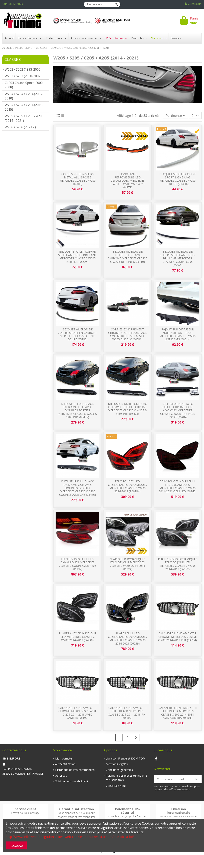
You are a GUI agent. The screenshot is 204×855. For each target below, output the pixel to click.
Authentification (65, 764)
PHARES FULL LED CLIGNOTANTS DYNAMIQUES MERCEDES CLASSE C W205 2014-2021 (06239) (127, 638)
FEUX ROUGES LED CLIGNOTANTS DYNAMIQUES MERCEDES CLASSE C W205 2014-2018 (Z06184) (127, 486)
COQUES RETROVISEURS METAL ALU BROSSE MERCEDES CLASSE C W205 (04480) (77, 179)
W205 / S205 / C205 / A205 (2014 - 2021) (24, 118)
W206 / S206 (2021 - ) (20, 127)
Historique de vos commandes (75, 770)
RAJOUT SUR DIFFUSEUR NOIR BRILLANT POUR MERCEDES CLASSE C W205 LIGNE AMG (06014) (177, 334)
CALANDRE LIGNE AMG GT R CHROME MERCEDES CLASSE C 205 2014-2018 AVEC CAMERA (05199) (77, 713)
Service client (25, 809)
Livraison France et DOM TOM (125, 758)
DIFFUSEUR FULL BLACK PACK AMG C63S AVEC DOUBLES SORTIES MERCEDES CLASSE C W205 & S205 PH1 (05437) (77, 410)
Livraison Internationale (178, 811)
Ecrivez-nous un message (25, 813)
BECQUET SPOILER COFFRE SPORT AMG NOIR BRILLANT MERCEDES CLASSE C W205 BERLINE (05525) (77, 256)
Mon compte (63, 758)
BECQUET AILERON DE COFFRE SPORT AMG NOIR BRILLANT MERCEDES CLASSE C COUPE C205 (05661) (177, 258)
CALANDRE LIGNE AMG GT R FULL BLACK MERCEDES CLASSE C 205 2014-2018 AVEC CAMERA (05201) (178, 713)
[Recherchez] (116, 4)
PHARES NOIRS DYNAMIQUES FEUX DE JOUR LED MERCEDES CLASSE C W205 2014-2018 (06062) (177, 564)
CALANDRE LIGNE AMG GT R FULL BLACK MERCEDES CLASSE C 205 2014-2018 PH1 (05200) (127, 713)
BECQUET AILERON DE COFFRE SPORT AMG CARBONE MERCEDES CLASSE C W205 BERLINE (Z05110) (127, 256)
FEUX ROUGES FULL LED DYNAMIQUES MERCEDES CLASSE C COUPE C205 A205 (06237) (77, 564)
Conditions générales (119, 770)
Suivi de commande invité (71, 781)
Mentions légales (117, 764)
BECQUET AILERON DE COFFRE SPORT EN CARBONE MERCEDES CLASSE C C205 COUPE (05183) (77, 334)
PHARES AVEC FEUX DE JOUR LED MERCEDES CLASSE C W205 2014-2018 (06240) (77, 636)
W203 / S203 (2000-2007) (23, 76)
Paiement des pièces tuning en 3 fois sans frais (127, 778)
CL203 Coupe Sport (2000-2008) (24, 85)
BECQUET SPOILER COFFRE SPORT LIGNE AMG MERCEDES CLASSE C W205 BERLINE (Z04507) (177, 179)
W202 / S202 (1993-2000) (23, 69)
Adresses (61, 775)
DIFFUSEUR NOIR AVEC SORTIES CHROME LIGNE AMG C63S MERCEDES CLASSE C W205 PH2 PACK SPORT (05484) (177, 410)
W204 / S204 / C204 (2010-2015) (24, 107)
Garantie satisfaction (76, 809)
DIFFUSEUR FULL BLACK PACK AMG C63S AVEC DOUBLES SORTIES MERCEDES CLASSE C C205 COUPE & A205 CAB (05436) (77, 488)
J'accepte (16, 845)
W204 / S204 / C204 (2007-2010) (24, 96)
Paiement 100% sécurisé (127, 811)
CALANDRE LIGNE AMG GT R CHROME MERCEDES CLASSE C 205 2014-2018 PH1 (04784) (177, 636)
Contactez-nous (12, 4)
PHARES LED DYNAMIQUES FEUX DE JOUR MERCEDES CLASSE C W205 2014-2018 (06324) (127, 564)
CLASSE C (13, 59)
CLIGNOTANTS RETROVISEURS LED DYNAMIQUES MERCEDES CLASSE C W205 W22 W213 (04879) (127, 180)
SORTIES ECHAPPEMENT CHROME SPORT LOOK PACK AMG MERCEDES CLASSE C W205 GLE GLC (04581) (127, 334)
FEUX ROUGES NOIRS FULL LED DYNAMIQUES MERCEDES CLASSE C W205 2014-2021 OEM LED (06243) (177, 486)
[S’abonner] (196, 779)
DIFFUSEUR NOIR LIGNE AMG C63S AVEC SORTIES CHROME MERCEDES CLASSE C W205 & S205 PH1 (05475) (127, 409)
